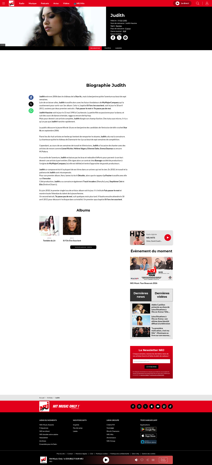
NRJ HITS (150, 238)
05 (121, 20)
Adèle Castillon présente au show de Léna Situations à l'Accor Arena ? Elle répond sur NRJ (160, 309)
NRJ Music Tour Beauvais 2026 (143, 283)
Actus (56, 3)
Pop (124, 31)
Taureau (119, 26)
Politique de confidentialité (119, 454)
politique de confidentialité (157, 375)
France (128, 28)
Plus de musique (163, 459)
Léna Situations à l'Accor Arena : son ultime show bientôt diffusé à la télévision (160, 320)
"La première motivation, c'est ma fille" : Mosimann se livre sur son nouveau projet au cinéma (160, 333)
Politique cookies (102, 454)
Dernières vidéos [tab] (162, 294)
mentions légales (145, 375)
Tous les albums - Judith (83, 247)
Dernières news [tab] (141, 294)
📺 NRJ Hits (79, 3)
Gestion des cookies (148, 454)
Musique (33, 3)
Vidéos (66, 3)
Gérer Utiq (135, 454)
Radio (21, 3)
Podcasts (45, 3)
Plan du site (61, 454)
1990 (125, 20)
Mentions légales (81, 454)
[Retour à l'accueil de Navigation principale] (11, 3)
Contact (70, 454)
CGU (91, 454)
